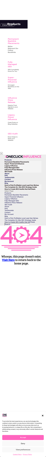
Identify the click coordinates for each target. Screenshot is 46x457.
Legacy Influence (11, 166)
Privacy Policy (27, 454)
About (7, 173)
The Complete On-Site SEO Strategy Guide (21, 187)
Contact (8, 179)
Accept (23, 437)
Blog (6, 183)
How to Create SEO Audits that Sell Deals (20, 189)
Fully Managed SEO (12, 64)
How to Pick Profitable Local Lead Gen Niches (22, 185)
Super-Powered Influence (12, 79)
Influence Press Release (12, 100)
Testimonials (9, 177)
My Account (9, 181)
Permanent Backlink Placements (13, 41)
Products (8, 160)
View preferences (23, 450)
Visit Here (8, 260)
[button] (43, 415)
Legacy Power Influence (12, 117)
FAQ (6, 175)
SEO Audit (13, 134)
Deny (23, 443)
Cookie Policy (17, 454)
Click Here (7, 25)
